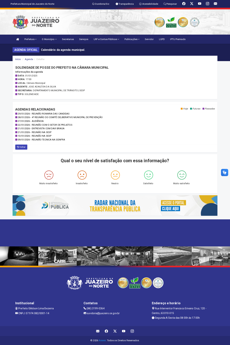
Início (18, 59)
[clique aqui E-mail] (98, 331)
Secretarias (68, 39)
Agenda (29, 59)
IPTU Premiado (177, 39)
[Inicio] (17, 39)
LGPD (162, 39)
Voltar (22, 147)
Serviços (83, 39)
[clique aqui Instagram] (132, 331)
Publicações (131, 39)
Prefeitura (29, 39)
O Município (48, 39)
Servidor (149, 39)
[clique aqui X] (115, 331)
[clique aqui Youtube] (124, 331)
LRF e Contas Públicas (106, 39)
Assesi (102, 340)
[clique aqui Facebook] (106, 331)
